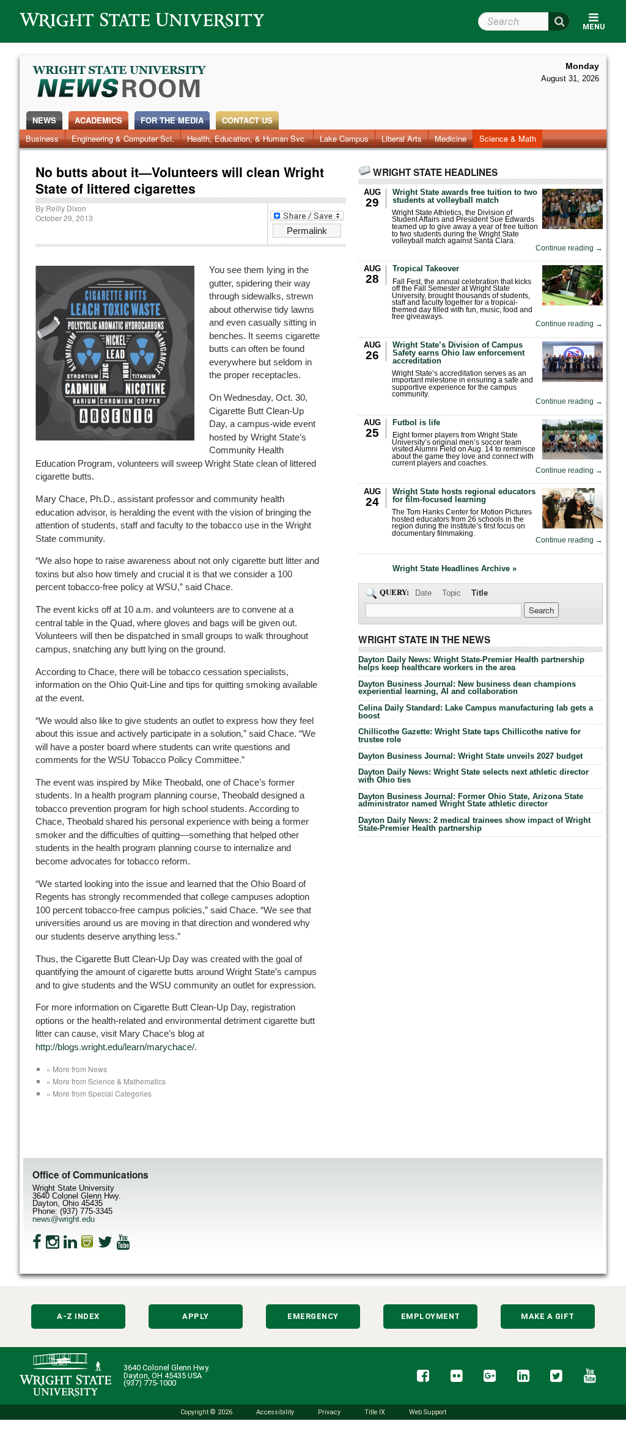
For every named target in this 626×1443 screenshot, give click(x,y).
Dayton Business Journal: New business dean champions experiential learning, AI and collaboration (467, 687)
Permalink (307, 230)
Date (423, 592)
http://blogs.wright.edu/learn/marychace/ (114, 1047)
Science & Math (507, 138)
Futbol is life (416, 422)
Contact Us (247, 120)
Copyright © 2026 (206, 1412)
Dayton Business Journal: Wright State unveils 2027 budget (470, 756)
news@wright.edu (63, 1219)
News (44, 120)
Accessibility (275, 1412)
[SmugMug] (87, 1242)
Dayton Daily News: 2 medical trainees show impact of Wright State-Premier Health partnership (474, 824)
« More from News (76, 1069)
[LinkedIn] (70, 1242)
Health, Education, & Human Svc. (247, 138)
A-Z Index (78, 1316)
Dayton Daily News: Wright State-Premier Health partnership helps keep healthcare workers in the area (471, 663)
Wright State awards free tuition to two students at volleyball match (464, 196)
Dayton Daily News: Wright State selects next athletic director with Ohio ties (473, 775)
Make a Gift (548, 1316)
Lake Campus (344, 138)
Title (479, 592)
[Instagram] (52, 1242)
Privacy (329, 1412)
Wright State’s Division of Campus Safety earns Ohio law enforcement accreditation (458, 352)
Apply (195, 1316)
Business (42, 138)
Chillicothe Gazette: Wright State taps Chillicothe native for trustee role (469, 735)
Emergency (313, 1316)
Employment (430, 1316)
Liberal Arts (401, 138)
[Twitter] (105, 1242)
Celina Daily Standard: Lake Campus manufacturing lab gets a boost (475, 711)
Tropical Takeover (425, 268)
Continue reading (569, 248)
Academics (98, 120)
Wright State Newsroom (120, 83)
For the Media (172, 120)
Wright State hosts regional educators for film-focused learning (464, 495)
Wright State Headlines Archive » (454, 569)
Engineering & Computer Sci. (123, 138)
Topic (451, 592)
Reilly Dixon (66, 208)
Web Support (427, 1412)
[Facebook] (37, 1242)
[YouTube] (123, 1242)
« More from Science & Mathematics (106, 1081)
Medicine (450, 138)
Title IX (374, 1412)
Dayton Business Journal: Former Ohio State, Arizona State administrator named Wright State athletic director (470, 800)
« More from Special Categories (99, 1093)
